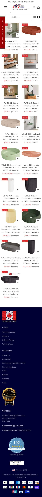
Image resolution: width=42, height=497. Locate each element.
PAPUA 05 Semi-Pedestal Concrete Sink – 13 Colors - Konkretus (10, 229)
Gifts (4, 371)
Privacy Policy (8, 340)
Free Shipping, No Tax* (3, 32)
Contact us (6, 359)
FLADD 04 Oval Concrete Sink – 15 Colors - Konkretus (31, 75)
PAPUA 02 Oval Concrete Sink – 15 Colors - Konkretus (10, 136)
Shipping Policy (8, 332)
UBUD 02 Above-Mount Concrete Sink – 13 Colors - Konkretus (10, 260)
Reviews (5, 379)
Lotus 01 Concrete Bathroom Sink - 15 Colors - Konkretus (11, 291)
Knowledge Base (9, 367)
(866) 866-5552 (25, 430)
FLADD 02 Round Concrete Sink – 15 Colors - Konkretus (10, 105)
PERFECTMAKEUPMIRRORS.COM (27, 475)
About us (6, 355)
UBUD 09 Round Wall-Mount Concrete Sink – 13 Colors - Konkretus (31, 136)
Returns (5, 336)
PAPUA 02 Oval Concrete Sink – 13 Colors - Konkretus (31, 44)
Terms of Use (7, 344)
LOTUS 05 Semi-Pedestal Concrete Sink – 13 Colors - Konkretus (31, 198)
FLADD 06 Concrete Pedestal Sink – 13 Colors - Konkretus (31, 260)
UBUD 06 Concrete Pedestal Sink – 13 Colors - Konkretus (11, 198)
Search (5, 375)
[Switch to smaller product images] (38, 17)
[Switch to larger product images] (34, 17)
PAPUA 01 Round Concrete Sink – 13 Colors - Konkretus (31, 229)
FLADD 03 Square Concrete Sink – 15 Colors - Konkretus (31, 105)
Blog (4, 382)
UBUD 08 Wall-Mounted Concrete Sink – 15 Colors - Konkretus (10, 44)
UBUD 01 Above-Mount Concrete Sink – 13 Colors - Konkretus (10, 167)
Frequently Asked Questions (13, 363)
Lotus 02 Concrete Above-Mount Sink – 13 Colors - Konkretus (31, 167)
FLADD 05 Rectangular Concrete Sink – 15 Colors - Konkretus (10, 75)
